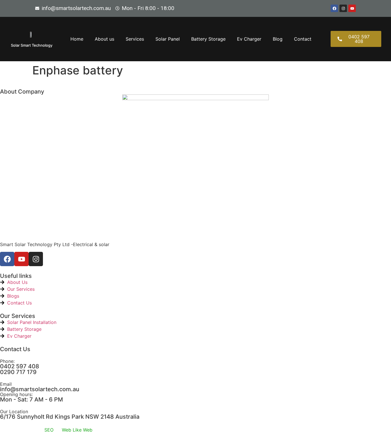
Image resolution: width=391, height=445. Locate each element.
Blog (278, 39)
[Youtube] (352, 8)
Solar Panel (167, 39)
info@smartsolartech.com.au (39, 389)
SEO (49, 430)
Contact (302, 39)
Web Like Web (77, 430)
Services (135, 39)
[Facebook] (334, 8)
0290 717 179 (18, 372)
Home (76, 39)
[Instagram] (343, 8)
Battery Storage (208, 39)
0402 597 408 (19, 366)
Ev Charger (249, 39)
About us (104, 39)
